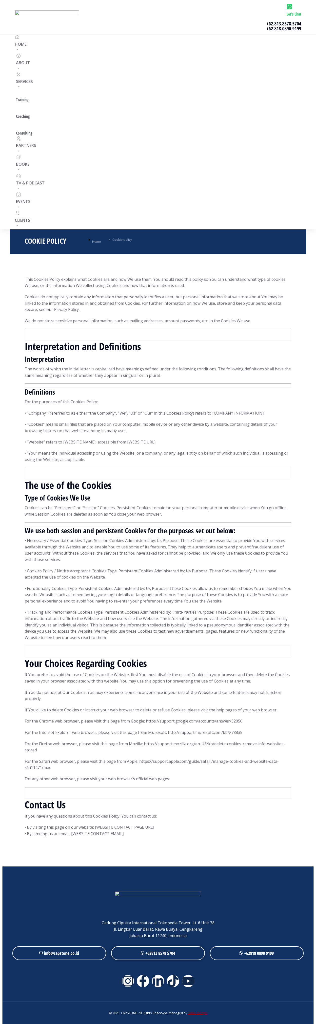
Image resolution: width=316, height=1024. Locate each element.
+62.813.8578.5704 (283, 23)
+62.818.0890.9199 (283, 28)
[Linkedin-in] (158, 981)
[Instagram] (128, 981)
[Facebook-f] (143, 981)
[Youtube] (188, 981)
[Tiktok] (173, 981)
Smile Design (197, 1013)
